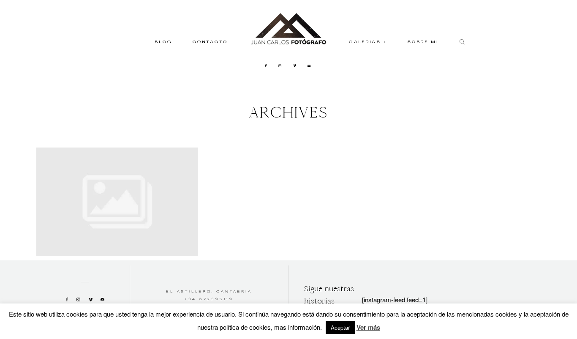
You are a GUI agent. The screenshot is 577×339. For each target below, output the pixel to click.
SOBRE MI (423, 42)
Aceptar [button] (340, 327)
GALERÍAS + (368, 42)
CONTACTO (210, 42)
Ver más (368, 327)
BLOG (163, 42)
